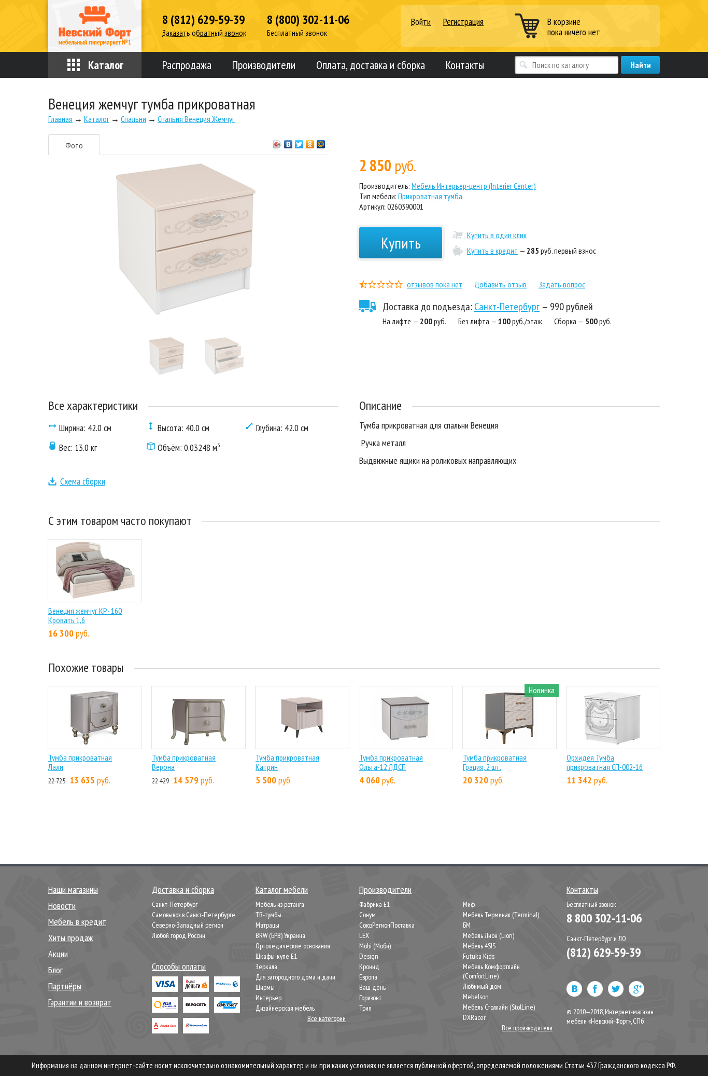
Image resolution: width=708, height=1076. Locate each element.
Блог (55, 970)
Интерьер (268, 997)
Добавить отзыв (500, 284)
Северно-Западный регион (187, 925)
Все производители (527, 1027)
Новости (62, 906)
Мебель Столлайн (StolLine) (499, 1007)
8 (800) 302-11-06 (308, 19)
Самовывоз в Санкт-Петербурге (193, 914)
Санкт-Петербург (507, 306)
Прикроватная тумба (430, 196)
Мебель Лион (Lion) (488, 935)
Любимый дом (482, 986)
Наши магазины (73, 889)
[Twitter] (299, 141)
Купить (401, 242)
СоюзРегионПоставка (387, 925)
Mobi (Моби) (375, 945)
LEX (364, 935)
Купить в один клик (497, 235)
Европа (368, 977)
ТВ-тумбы (268, 914)
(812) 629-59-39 (604, 952)
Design (368, 956)
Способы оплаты (179, 966)
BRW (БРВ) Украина (280, 935)
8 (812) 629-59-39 (203, 19)
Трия (365, 1008)
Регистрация (463, 21)
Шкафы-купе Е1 (276, 956)
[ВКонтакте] (288, 141)
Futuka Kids (478, 956)
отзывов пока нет (434, 284)
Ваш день (372, 987)
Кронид (369, 966)
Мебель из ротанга (280, 904)
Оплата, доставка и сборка (370, 65)
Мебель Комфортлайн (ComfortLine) (491, 971)
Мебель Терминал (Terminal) (501, 914)
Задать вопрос (562, 284)
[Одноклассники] (310, 141)
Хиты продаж (70, 938)
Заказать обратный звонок (204, 33)
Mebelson (476, 996)
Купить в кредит (492, 250)
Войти (421, 22)
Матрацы (267, 925)
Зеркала (266, 966)
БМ (467, 925)
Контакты (465, 65)
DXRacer (474, 1017)
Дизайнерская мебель (285, 1008)
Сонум (367, 914)
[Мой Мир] (321, 141)
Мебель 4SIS (479, 945)
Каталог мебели (282, 889)
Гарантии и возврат (79, 1002)
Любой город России (178, 935)
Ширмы (265, 987)
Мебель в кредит (77, 922)
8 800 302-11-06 (604, 918)
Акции (58, 954)
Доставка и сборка (183, 889)
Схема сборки (82, 481)
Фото (74, 145)
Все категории (326, 1018)
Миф (469, 904)
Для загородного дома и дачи (295, 977)
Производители (263, 65)
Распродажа (186, 65)
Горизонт (370, 997)
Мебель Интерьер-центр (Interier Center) (474, 186)
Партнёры (64, 986)
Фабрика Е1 (374, 904)
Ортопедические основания (293, 945)
